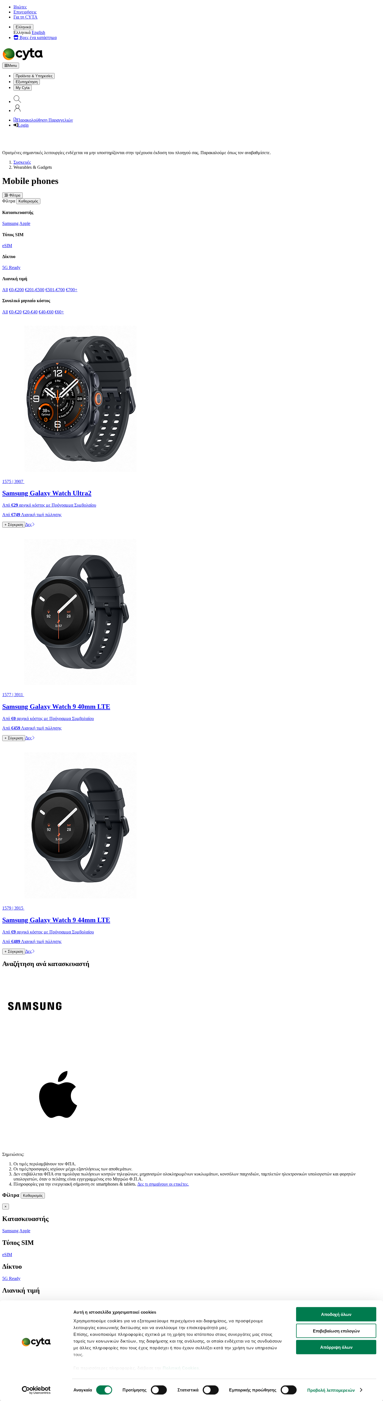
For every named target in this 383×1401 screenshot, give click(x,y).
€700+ (71, 289)
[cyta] (23, 60)
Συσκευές (22, 162)
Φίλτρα (14, 195)
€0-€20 (15, 311)
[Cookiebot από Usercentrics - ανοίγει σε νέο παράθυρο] (36, 1390)
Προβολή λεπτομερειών (331, 1390)
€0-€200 (16, 289)
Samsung (10, 223)
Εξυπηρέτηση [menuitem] (27, 82)
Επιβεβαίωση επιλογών (336, 1330)
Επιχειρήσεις (24, 12)
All (5, 289)
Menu (12, 65)
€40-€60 (46, 311)
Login (23, 125)
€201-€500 (34, 289)
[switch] (159, 1389)
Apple (24, 223)
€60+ (59, 311)
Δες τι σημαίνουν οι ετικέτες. (163, 1184)
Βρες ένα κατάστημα (38, 37)
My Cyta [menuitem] (22, 88)
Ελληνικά (23, 27)
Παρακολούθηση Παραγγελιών (45, 120)
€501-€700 (55, 289)
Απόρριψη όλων (336, 1347)
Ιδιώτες (20, 6)
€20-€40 (30, 311)
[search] (17, 101)
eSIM (7, 245)
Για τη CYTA (25, 17)
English (38, 32)
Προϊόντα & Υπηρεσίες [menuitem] (34, 76)
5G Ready (11, 267)
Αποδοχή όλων (336, 1314)
